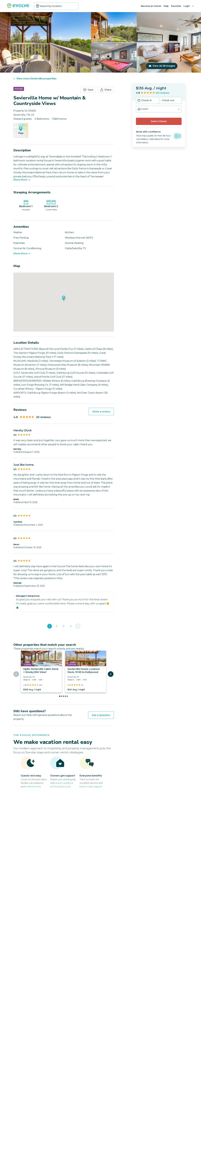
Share (107, 89)
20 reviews (162, 92)
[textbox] (56, 6)
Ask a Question (101, 715)
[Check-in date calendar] (139, 100)
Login (186, 6)
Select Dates (159, 121)
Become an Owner (151, 6)
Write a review (101, 411)
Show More (20, 179)
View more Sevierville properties (36, 78)
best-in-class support (91, 786)
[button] (159, 109)
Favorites (176, 6)
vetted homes (33, 786)
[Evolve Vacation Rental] (18, 7)
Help (166, 6)
